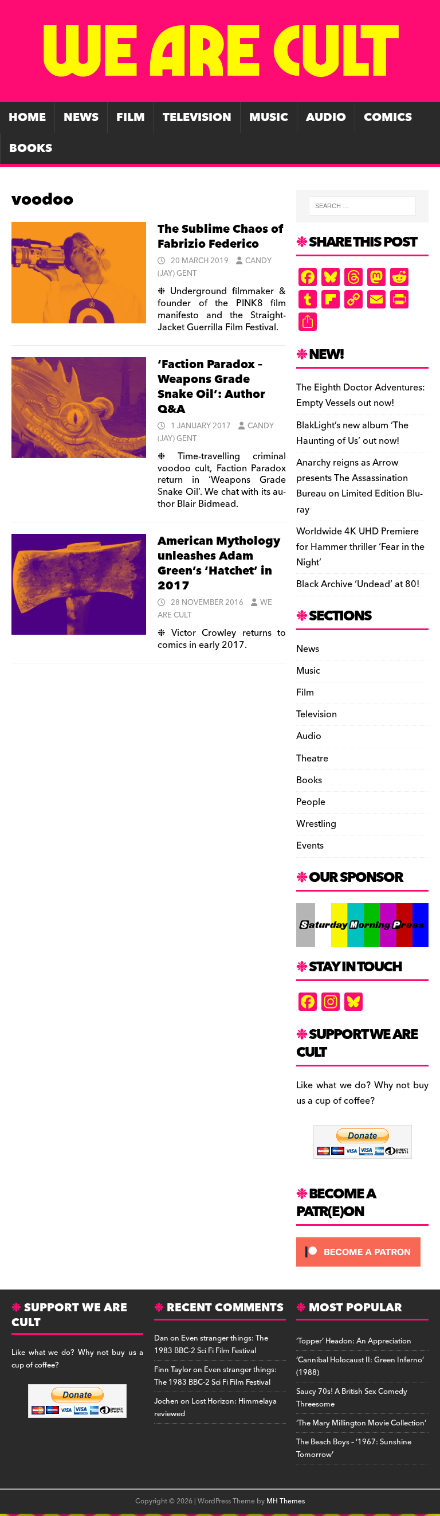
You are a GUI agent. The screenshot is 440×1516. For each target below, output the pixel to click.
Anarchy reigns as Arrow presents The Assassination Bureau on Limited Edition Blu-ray (359, 486)
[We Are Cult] (220, 94)
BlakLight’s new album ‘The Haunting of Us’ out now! (352, 433)
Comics (388, 117)
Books (30, 148)
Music (268, 117)
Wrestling (316, 824)
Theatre (312, 759)
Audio (326, 117)
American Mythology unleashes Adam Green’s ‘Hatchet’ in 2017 (219, 564)
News (81, 117)
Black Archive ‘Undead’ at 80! (357, 584)
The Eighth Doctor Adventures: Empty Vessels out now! (360, 395)
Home (27, 117)
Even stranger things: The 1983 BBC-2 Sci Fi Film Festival (211, 1344)
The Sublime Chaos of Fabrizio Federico (220, 237)
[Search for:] (362, 206)
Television (197, 117)
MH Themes (285, 1501)
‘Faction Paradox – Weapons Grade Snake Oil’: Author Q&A (211, 387)
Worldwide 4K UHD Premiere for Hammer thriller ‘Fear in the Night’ (360, 547)
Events (310, 846)
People (310, 802)
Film (130, 117)
